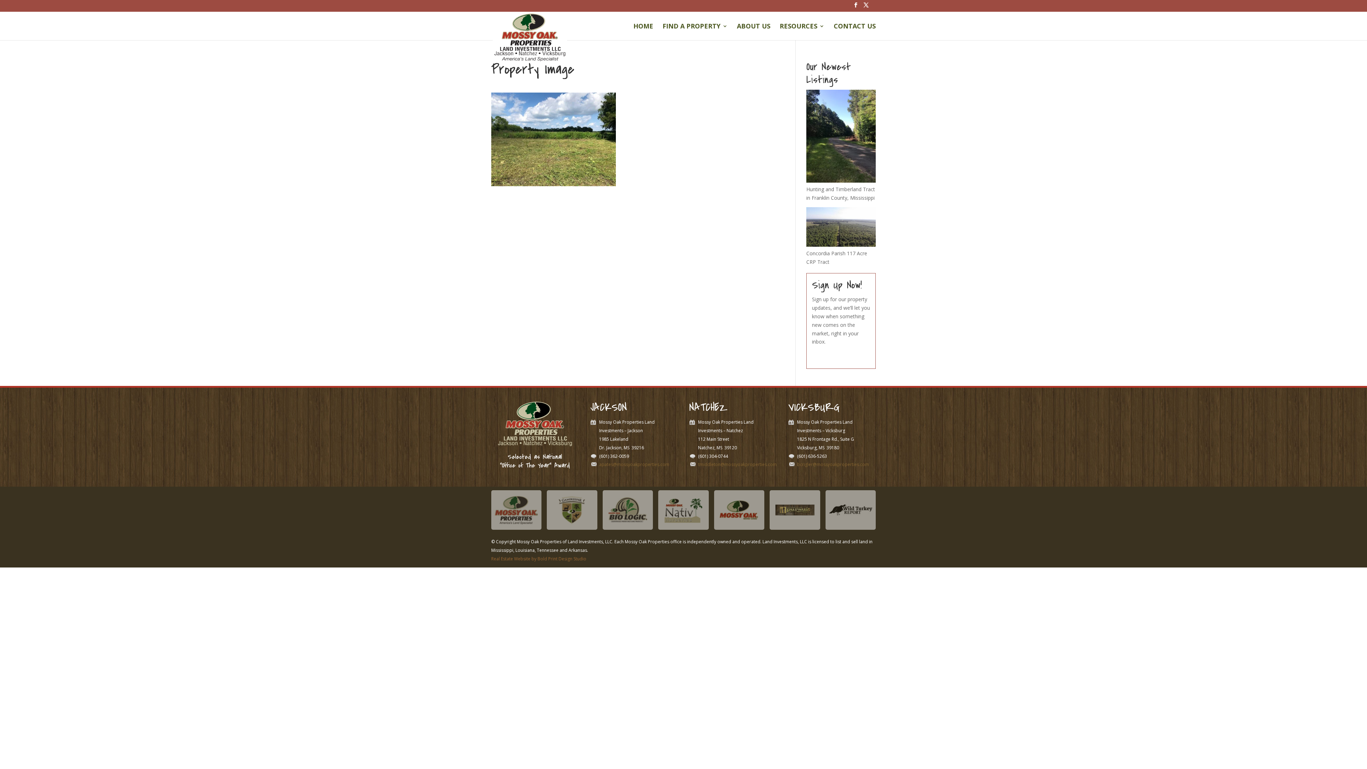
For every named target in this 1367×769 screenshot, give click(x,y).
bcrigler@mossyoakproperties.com (833, 464)
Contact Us (855, 26)
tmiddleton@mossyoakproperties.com (737, 464)
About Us (753, 26)
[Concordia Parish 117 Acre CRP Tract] (841, 244)
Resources (798, 26)
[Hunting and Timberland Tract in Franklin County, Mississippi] (841, 180)
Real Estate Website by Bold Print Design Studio (538, 559)
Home (643, 26)
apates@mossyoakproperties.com (634, 464)
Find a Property (691, 26)
